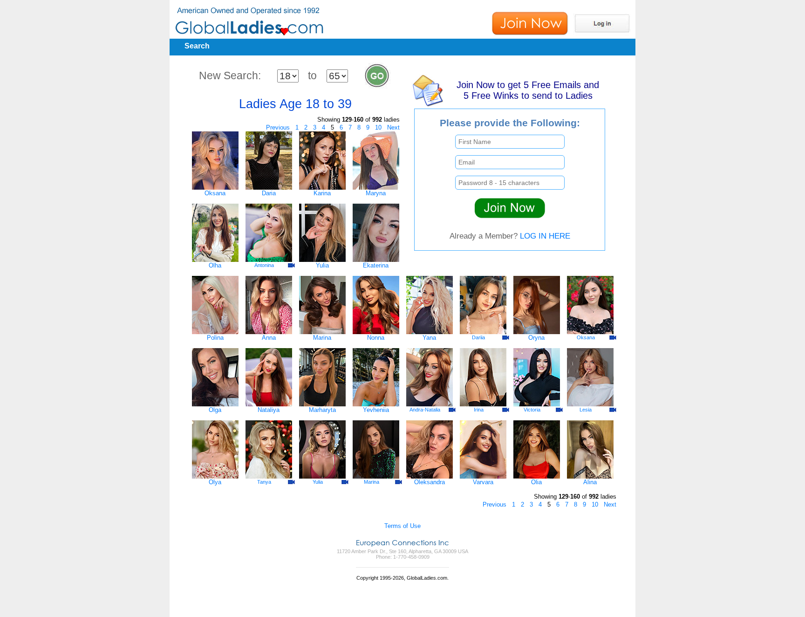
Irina (479, 409)
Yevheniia (376, 409)
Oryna (536, 337)
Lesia (586, 409)
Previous (278, 127)
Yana (429, 337)
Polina (215, 337)
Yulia (322, 265)
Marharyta (322, 409)
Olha (215, 265)
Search (197, 46)
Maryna (376, 193)
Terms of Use (402, 525)
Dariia (478, 337)
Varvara (483, 482)
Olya (215, 482)
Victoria (532, 409)
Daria (269, 193)
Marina (322, 337)
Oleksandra (429, 482)
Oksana (215, 193)
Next (393, 127)
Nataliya (269, 409)
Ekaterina (376, 265)
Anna (269, 337)
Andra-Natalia (424, 409)
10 (378, 127)
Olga (215, 409)
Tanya (264, 482)
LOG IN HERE (545, 235)
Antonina (264, 265)
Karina (322, 193)
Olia (536, 482)
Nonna (375, 337)
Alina (590, 482)
